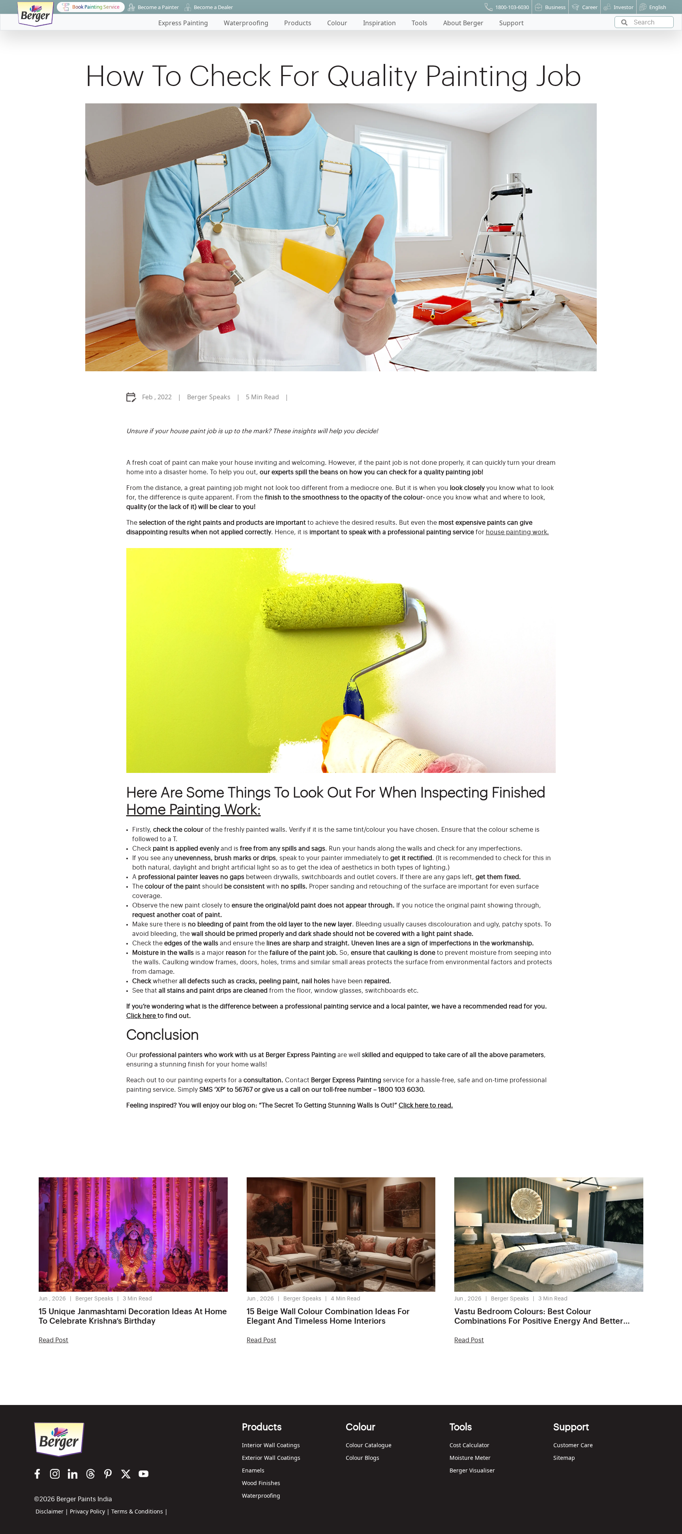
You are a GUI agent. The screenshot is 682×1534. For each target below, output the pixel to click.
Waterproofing (261, 1495)
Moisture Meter (470, 1457)
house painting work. (517, 532)
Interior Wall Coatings (271, 1445)
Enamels (253, 1470)
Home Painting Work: (193, 810)
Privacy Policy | (90, 1511)
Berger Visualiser (472, 1470)
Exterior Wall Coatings (271, 1457)
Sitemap (564, 1457)
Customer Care (573, 1445)
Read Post (53, 1340)
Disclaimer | (52, 1511)
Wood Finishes (261, 1483)
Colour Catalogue (369, 1445)
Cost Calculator (469, 1445)
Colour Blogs (362, 1457)
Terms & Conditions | (139, 1511)
